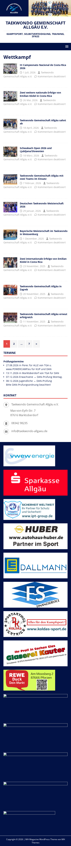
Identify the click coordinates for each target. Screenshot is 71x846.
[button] (66, 46)
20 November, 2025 (34, 294)
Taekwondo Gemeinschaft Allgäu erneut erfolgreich (43, 315)
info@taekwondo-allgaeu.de (29, 431)
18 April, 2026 (31, 127)
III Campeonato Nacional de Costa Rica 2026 (43, 66)
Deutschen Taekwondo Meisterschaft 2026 (42, 205)
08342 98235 (19, 423)
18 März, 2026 (31, 155)
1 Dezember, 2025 (33, 238)
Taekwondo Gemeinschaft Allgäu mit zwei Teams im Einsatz (41, 177)
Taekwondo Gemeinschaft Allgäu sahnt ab (43, 122)
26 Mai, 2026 (30, 100)
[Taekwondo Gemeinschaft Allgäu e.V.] (35, 14)
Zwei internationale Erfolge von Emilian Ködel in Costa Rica (43, 260)
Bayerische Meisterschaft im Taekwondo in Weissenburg (44, 232)
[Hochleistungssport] (10, 68)
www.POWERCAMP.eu (18, 369)
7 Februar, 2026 (32, 183)
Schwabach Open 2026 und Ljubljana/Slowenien (36, 149)
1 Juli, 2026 (29, 72)
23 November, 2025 (34, 266)
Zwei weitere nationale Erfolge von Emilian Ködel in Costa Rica (40, 94)
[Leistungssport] (10, 179)
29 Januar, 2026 (32, 210)
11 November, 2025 (34, 321)
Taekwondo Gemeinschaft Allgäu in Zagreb (41, 288)
